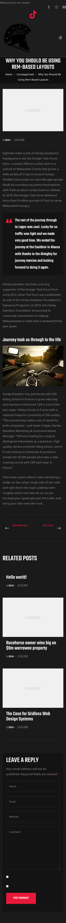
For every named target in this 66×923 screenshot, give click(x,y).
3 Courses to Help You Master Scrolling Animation (17, 528)
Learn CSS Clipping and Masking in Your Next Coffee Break (49, 528)
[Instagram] (56, 7)
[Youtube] (64, 7)
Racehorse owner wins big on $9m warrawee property (31, 645)
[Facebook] (49, 7)
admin (7, 140)
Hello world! (16, 577)
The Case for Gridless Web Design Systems (28, 716)
